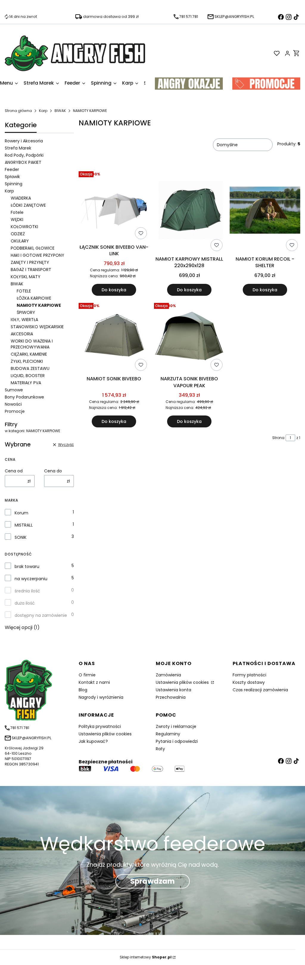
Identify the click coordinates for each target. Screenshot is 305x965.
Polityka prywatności (100, 726)
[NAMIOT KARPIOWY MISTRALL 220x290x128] (189, 211)
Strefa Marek (18, 148)
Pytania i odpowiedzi (177, 741)
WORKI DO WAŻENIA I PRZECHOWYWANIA (32, 344)
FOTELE (24, 291)
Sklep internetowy (146, 957)
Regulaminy (168, 734)
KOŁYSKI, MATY (26, 277)
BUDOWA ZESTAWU (30, 368)
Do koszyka (114, 290)
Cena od (14, 471)
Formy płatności (249, 675)
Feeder (12, 169)
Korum (21, 513)
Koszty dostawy (249, 682)
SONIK (21, 537)
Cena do (53, 471)
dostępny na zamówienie (41, 615)
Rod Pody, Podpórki (24, 155)
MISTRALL (24, 525)
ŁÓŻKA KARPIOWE (34, 298)
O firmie (87, 675)
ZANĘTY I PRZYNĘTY (30, 262)
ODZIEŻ (18, 234)
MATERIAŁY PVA (26, 383)
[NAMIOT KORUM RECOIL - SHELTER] (265, 211)
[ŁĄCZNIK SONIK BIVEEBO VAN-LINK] (114, 205)
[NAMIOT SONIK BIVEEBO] (114, 337)
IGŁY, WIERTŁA (24, 320)
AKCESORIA (22, 334)
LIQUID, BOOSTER (28, 376)
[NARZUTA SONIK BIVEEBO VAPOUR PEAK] (189, 337)
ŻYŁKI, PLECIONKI (27, 361)
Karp (43, 110)
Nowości (13, 404)
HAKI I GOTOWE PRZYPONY (37, 255)
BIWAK (60, 110)
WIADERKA (21, 198)
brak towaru (27, 566)
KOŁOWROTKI (24, 227)
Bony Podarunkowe (24, 397)
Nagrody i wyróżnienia (101, 697)
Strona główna (18, 110)
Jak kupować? (93, 741)
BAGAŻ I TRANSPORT (31, 270)
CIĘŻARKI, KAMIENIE (29, 354)
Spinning (13, 184)
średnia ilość (27, 591)
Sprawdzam (152, 881)
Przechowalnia (171, 697)
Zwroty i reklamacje (176, 726)
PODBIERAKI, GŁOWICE (33, 248)
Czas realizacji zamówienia (260, 690)
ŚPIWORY (26, 312)
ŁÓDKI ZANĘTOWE (28, 205)
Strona (278, 437)
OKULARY (20, 241)
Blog (83, 690)
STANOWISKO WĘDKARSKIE (37, 327)
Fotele (17, 212)
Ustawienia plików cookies (183, 682)
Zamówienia (168, 675)
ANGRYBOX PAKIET (23, 162)
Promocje (15, 411)
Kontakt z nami (94, 682)
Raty (160, 749)
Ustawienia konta (173, 690)
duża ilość (25, 603)
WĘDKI (17, 219)
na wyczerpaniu (31, 579)
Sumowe (14, 390)
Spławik (12, 177)
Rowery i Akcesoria (24, 141)
